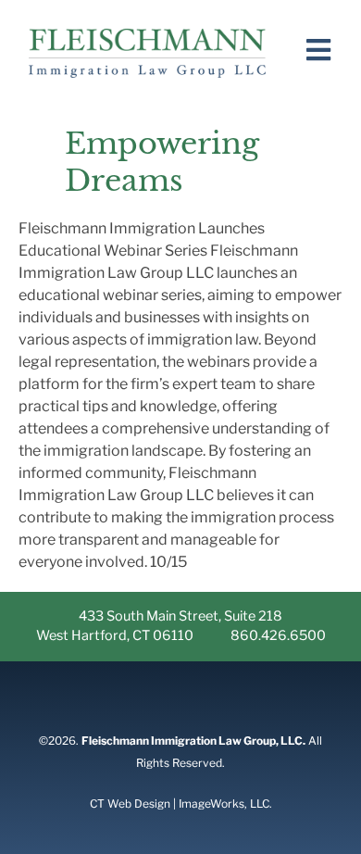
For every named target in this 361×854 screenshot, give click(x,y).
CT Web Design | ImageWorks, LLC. (181, 803)
